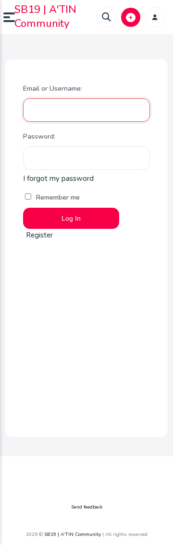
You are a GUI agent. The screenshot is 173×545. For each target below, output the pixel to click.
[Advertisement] (86, 336)
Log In (71, 218)
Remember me (57, 197)
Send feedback (86, 507)
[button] (8, 17)
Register (39, 235)
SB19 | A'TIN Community (45, 16)
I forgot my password (58, 178)
